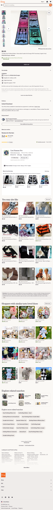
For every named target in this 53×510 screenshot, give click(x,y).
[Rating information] (11, 154)
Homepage (21, 445)
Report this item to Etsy (45, 48)
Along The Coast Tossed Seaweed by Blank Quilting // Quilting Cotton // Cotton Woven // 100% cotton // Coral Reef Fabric (7, 458)
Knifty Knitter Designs (9, 428)
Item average (10, 135)
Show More (26, 467)
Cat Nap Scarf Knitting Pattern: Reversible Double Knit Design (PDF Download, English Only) (24, 53)
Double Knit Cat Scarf (9, 421)
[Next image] (49, 28)
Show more (47, 303)
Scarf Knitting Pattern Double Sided (31, 417)
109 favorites (26, 442)
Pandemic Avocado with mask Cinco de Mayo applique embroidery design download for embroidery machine (19, 458)
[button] (24, 157)
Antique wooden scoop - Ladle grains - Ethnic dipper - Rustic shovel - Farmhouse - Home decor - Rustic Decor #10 (33, 458)
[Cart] (50, 1)
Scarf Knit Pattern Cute (23, 428)
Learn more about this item (26, 95)
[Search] (50, 5)
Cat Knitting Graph (36, 424)
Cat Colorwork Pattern (23, 424)
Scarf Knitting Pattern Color (36, 432)
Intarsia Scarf (23, 432)
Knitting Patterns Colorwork (10, 432)
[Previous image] (8, 28)
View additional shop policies (26, 124)
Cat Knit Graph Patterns (9, 424)
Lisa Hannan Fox (16, 150)
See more (48, 199)
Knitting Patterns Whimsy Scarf (37, 421)
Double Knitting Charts (9, 436)
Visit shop (47, 171)
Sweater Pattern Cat (22, 421)
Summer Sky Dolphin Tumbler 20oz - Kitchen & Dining (33, 464)
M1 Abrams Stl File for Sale (19, 463)
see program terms (19, 120)
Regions (20, 508)
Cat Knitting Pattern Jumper (38, 428)
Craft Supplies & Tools (29, 445)
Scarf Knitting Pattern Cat (10, 413)
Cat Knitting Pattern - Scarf (25, 413)
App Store (5, 494)
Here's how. (37, 106)
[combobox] (26, 5)
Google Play (16, 494)
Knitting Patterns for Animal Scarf (11, 417)
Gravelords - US (44, 454)
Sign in (42, 1)
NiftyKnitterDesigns (6, 55)
